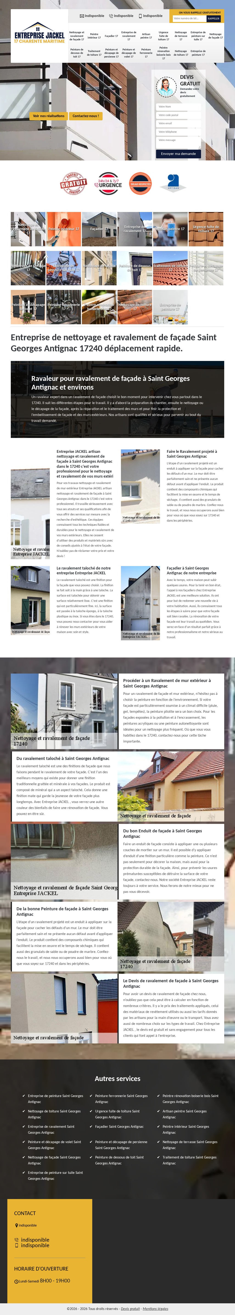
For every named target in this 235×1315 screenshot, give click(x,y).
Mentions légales (155, 1309)
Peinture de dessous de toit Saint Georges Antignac (119, 1160)
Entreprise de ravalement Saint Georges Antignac (51, 1130)
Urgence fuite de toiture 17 (163, 36)
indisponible (94, 16)
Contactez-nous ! (86, 116)
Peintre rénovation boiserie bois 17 (164, 53)
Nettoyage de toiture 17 (181, 53)
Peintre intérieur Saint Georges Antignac (186, 1130)
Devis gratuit (130, 1309)
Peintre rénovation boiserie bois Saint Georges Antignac (190, 1099)
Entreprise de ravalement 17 (128, 36)
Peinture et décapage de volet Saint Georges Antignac (54, 1145)
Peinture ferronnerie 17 (146, 53)
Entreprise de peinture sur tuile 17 (198, 36)
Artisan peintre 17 (146, 36)
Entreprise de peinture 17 (198, 53)
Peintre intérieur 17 (94, 36)
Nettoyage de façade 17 (215, 36)
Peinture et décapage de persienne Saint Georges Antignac (121, 1145)
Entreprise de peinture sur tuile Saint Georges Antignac (55, 1176)
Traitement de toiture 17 (94, 53)
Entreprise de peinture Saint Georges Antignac (55, 1099)
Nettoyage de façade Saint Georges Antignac (54, 1160)
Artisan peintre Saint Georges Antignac (185, 1114)
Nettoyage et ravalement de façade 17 (76, 36)
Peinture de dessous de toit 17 (76, 53)
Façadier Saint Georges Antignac (119, 1127)
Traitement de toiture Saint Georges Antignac (189, 1160)
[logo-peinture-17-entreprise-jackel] (39, 32)
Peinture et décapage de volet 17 (129, 53)
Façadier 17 (111, 36)
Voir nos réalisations (48, 116)
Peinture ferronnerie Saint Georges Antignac (121, 1099)
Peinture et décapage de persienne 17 (111, 53)
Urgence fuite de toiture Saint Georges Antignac (117, 1114)
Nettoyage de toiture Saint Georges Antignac (54, 1114)
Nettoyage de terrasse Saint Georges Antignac (190, 1145)
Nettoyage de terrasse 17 (181, 36)
